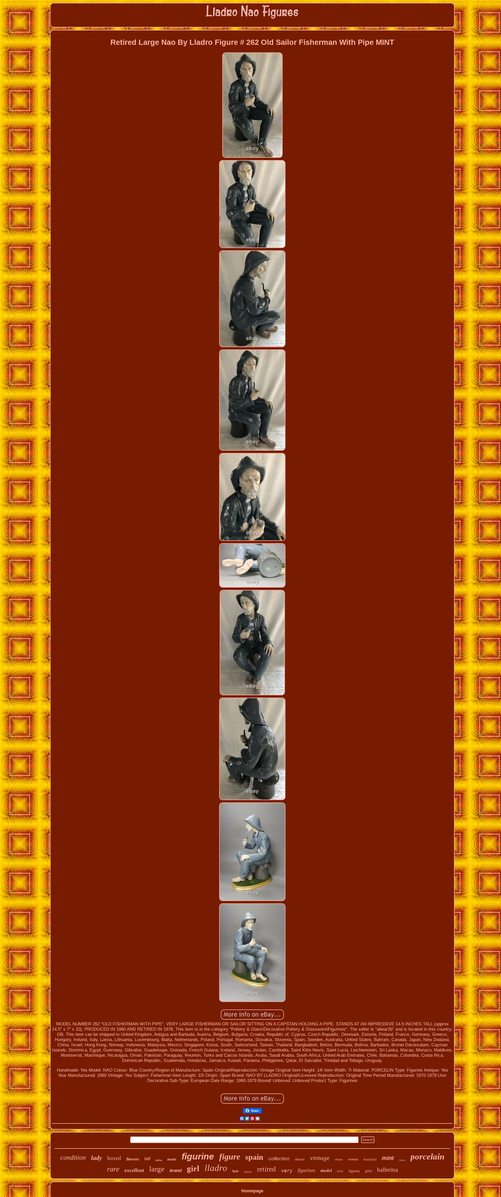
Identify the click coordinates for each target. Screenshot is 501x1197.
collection (279, 1158)
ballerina (387, 1169)
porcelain (427, 1156)
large (156, 1169)
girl (193, 1168)
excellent (134, 1170)
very (287, 1170)
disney (248, 1171)
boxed (114, 1158)
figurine (198, 1156)
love (340, 1171)
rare (113, 1169)
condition (73, 1157)
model (326, 1170)
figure (229, 1156)
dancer (300, 1159)
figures (354, 1171)
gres (368, 1171)
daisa (159, 1160)
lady (96, 1157)
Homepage (252, 1190)
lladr (235, 1171)
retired (266, 1169)
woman (353, 1159)
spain (254, 1157)
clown (402, 1160)
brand (176, 1170)
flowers (132, 1159)
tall (147, 1158)
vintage (320, 1157)
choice (339, 1159)
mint (388, 1158)
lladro (216, 1168)
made (171, 1159)
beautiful (370, 1159)
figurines (306, 1170)
